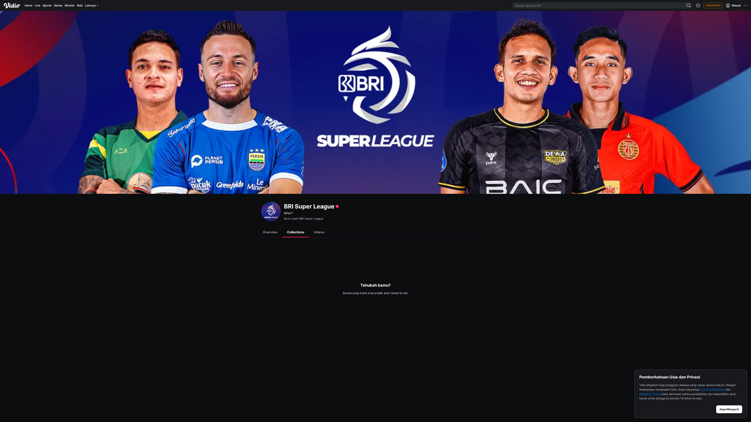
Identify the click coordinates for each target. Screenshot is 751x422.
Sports (47, 5)
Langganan (713, 5)
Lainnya (90, 5)
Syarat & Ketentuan (712, 389)
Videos (319, 232)
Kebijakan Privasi (650, 394)
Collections (295, 232)
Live (37, 5)
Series (58, 5)
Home (28, 5)
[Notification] (698, 5)
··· (746, 5)
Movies (70, 5)
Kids (80, 5)
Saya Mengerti (729, 409)
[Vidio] (12, 5)
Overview (270, 232)
